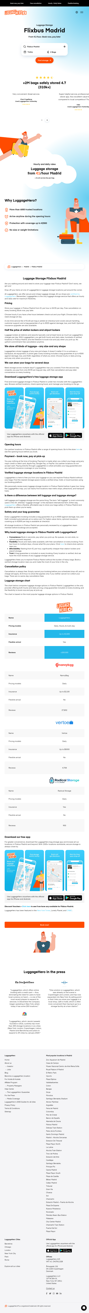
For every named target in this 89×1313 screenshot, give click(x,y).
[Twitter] (50, 1293)
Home (7, 1060)
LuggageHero (16, 267)
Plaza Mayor (50, 1231)
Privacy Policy (10, 1105)
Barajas (49, 1089)
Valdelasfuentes (52, 1082)
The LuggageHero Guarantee (18, 1092)
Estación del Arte (52, 1157)
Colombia (50, 1111)
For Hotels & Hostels (12, 1079)
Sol (47, 1196)
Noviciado (50, 1212)
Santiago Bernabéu (53, 1163)
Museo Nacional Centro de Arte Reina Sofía (62, 1066)
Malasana (49, 1218)
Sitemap (8, 1111)
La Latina (49, 1147)
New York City (10, 1253)
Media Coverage (13, 1098)
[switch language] (76, 12)
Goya (48, 1092)
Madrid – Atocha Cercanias (56, 1137)
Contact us (50, 1288)
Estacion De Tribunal (54, 1140)
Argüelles (49, 1105)
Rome (7, 1260)
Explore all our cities (12, 1266)
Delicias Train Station (54, 1128)
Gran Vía (49, 1189)
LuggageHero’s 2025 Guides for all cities (20, 1102)
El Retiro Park (51, 1073)
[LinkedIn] (60, 1293)
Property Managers (14, 1085)
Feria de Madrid (52, 1108)
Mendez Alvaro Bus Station (56, 1215)
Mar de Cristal (51, 1115)
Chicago (8, 1247)
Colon (48, 1085)
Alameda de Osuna (53, 1121)
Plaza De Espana (52, 1205)
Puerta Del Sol (51, 1228)
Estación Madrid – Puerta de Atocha (60, 1202)
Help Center (9, 1089)
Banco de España (53, 1118)
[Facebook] (46, 1293)
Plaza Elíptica (51, 1079)
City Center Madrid (53, 1221)
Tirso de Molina (52, 1153)
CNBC (69, 910)
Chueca (49, 1192)
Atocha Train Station (54, 1150)
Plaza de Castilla (52, 1176)
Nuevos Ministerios (53, 1208)
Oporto (49, 1076)
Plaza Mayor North (53, 1144)
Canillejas (49, 1160)
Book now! (44, 925)
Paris (6, 1256)
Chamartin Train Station (55, 1225)
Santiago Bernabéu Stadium (57, 1098)
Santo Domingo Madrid (55, 1134)
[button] (84, 1308)
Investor (10, 1066)
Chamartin (50, 1199)
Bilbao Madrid (51, 1179)
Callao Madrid (51, 1183)
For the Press (10, 1095)
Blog (6, 1073)
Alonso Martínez (52, 1102)
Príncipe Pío (50, 1166)
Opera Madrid (51, 1170)
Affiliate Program (11, 1082)
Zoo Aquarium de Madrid (55, 1060)
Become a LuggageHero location (17, 1076)
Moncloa (49, 1095)
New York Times (43, 910)
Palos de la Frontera (53, 1131)
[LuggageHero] (16, 14)
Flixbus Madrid (51, 1124)
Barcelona (8, 1243)
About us (8, 1063)
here (78, 449)
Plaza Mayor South (53, 1173)
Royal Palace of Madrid (55, 1069)
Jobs (9, 1069)
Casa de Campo (52, 1063)
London (8, 1250)
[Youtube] (57, 1293)
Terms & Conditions (12, 1108)
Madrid (26, 267)
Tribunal (49, 1186)
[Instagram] (53, 1293)
